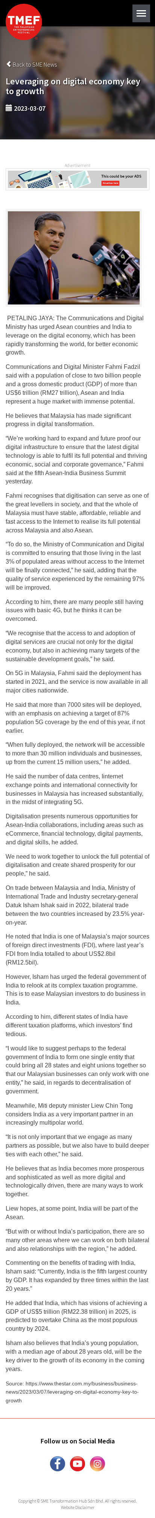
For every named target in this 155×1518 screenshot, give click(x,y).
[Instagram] (97, 1463)
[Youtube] (77, 1463)
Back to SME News (34, 64)
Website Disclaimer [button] (77, 1507)
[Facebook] (57, 1463)
